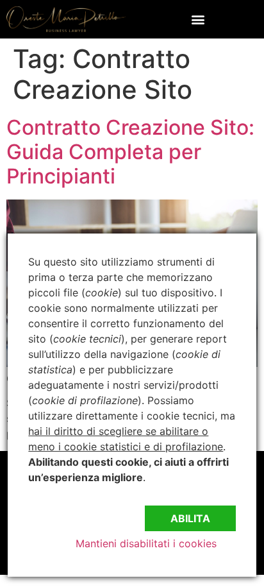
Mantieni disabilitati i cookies (146, 543)
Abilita (190, 518)
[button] (198, 19)
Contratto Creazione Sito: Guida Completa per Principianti (130, 152)
